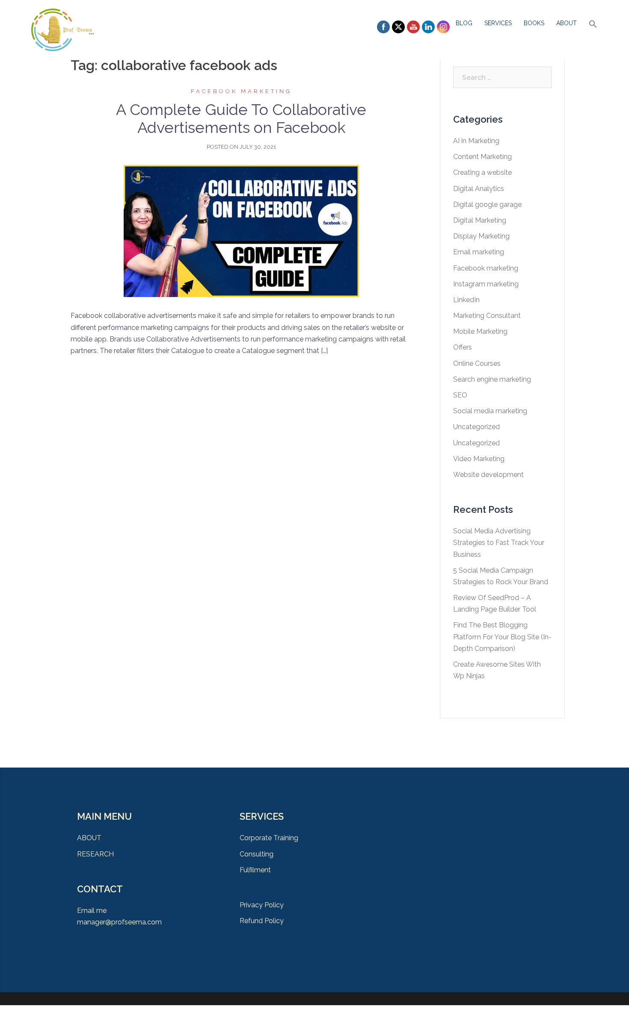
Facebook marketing (241, 91)
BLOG (464, 23)
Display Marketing (481, 236)
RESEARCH (95, 854)
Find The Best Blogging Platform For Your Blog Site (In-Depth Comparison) (502, 636)
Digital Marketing (479, 220)
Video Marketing (478, 459)
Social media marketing (490, 411)
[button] (593, 24)
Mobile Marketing (480, 331)
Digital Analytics (478, 189)
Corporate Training (269, 838)
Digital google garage (487, 204)
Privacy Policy (262, 905)
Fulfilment (255, 870)
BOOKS (534, 23)
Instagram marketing (486, 284)
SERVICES (498, 23)
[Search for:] (502, 77)
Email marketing (478, 252)
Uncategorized (476, 427)
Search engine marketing (492, 379)
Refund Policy (262, 921)
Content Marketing (482, 157)
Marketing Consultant (487, 316)
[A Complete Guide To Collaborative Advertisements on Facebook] (241, 231)
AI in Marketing (476, 141)
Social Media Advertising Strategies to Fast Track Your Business (498, 542)
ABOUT (566, 23)
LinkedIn (466, 300)
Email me (92, 910)
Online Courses (477, 363)
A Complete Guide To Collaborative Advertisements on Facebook (241, 118)
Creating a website (482, 172)
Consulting (256, 854)
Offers (462, 347)
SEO (460, 395)
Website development (488, 475)
